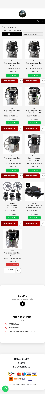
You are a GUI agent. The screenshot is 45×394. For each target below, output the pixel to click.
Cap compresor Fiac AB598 (12, 159)
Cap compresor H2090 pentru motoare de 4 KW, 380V (12, 206)
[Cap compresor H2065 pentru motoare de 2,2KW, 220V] (34, 144)
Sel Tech (34, 203)
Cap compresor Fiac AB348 (12, 64)
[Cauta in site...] (42, 21)
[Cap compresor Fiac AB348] (12, 49)
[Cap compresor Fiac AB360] (34, 49)
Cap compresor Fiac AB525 (12, 111)
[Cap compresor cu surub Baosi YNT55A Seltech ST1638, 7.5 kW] (34, 191)
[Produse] (3, 21)
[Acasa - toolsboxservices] (22, 13)
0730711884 (14, 327)
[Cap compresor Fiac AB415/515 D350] (34, 96)
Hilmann (34, 156)
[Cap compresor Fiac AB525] (12, 96)
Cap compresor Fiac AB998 (12, 254)
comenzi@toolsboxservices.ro (22, 331)
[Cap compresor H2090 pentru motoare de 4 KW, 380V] (12, 191)
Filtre (12, 34)
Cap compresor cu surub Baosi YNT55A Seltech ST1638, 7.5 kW (34, 206)
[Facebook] (22, 303)
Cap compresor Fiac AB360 (34, 64)
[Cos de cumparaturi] (37, 21)
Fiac (12, 61)
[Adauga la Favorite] (21, 81)
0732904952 (14, 324)
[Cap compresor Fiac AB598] (12, 144)
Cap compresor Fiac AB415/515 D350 (34, 111)
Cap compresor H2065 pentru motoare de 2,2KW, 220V (34, 159)
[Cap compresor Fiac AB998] (12, 239)
